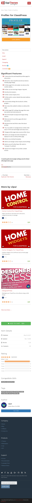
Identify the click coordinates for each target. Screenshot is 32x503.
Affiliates (4, 428)
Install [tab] (3, 56)
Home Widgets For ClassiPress (12, 250)
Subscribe (5, 486)
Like (2, 164)
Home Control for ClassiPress (12, 211)
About (3, 424)
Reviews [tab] (5, 65)
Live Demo (16, 39)
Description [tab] (5, 50)
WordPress (3, 501)
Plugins (6, 10)
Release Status (5, 465)
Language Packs (6, 463)
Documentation (6, 460)
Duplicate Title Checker (7, 177)
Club (3, 446)
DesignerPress (7, 291)
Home (2, 10)
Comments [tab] (6, 68)
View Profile (16, 410)
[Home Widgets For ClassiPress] (16, 238)
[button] (4, 26)
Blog (3, 426)
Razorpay (28, 177)
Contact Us (5, 431)
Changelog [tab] (5, 62)
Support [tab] (4, 59)
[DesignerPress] (16, 278)
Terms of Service (19, 499)
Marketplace (5, 443)
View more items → (6, 310)
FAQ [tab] (3, 53)
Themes (4, 441)
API (3, 448)
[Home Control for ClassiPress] (16, 199)
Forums (4, 458)
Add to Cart (17, 323)
